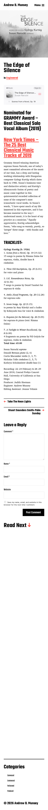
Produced (24, 579)
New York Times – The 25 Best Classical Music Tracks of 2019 (21, 148)
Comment (8, 431)
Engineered (12, 78)
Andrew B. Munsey (16, 5)
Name (7, 464)
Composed (10, 775)
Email (7, 476)
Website (7, 489)
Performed (24, 634)
